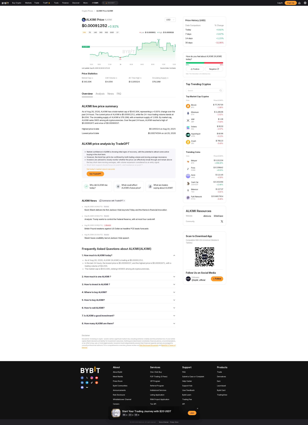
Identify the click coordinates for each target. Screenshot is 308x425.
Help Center (187, 381)
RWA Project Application (159, 399)
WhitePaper (218, 216)
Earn (219, 381)
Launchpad (221, 386)
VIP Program (155, 381)
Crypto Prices (87, 11)
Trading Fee (187, 399)
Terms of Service (163, 422)
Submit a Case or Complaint (193, 377)
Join (192, 413)
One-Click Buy (156, 372)
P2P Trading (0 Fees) (158, 377)
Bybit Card (221, 390)
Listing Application (157, 395)
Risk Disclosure (119, 395)
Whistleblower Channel (122, 399)
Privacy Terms (174, 422)
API (183, 404)
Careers (116, 404)
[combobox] (203, 90)
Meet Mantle (118, 377)
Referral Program (157, 386)
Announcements (119, 390)
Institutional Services (158, 390)
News (110, 93)
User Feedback (188, 390)
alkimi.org (207, 216)
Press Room (117, 381)
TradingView (222, 395)
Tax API (153, 404)
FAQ (119, 93)
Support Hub (187, 386)
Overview (87, 93)
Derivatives (221, 377)
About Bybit (117, 372)
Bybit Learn (186, 395)
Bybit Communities (120, 386)
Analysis (100, 93)
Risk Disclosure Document (148, 345)
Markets (28, 3)
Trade (219, 372)
